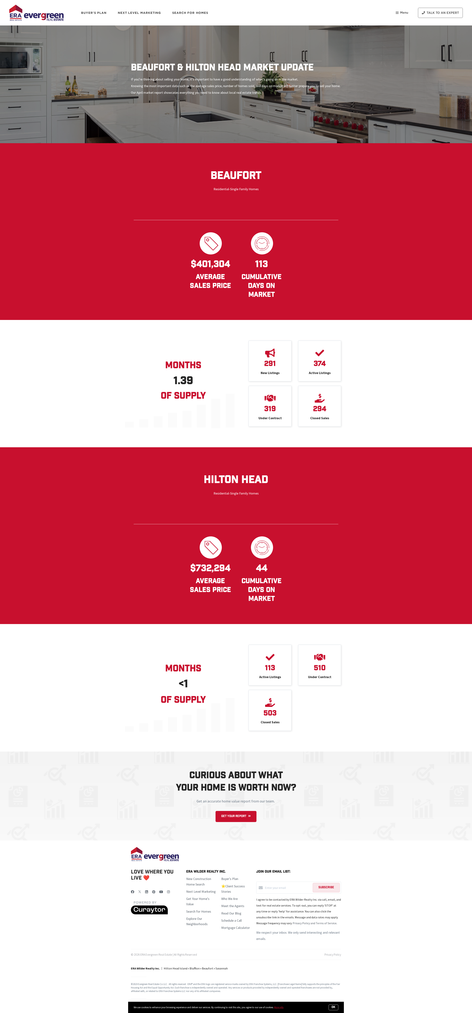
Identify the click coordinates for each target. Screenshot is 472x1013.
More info (279, 1007)
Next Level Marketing (139, 12)
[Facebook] (132, 892)
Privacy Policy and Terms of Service (314, 923)
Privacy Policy (332, 954)
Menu (404, 12)
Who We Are (229, 899)
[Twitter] (139, 892)
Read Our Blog (231, 913)
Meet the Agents (232, 906)
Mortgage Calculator (235, 928)
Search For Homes (190, 12)
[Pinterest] (153, 892)
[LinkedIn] (146, 892)
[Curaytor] (149, 913)
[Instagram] (168, 892)
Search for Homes (198, 911)
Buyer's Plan (94, 12)
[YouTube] (161, 892)
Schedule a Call (231, 920)
